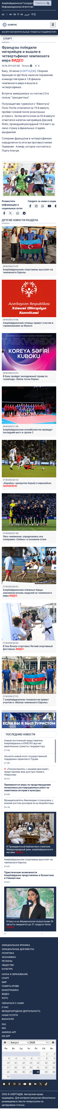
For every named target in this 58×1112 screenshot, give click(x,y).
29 (46, 1072)
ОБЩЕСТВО (8, 965)
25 (15, 1072)
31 (8, 1076)
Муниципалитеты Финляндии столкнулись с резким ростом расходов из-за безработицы (29, 802)
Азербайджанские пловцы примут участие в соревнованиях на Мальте (28, 324)
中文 (33, 14)
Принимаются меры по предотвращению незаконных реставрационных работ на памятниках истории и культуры (27, 787)
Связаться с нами (13, 1003)
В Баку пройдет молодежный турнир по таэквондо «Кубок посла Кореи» (25, 378)
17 (8, 1067)
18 (15, 1067)
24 (8, 1072)
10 (8, 1063)
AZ (3, 14)
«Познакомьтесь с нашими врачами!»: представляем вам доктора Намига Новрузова (26, 772)
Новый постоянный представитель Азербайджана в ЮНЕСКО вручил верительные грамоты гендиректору (24, 743)
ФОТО (5, 998)
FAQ (4, 1024)
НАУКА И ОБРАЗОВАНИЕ (15, 974)
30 (54, 1072)
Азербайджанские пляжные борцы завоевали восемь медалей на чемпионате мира (27, 592)
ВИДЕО (5, 994)
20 (31, 1067)
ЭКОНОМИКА (9, 957)
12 (23, 1063)
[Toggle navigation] (52, 24)
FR (18, 14)
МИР (4, 982)
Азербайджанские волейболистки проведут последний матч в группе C (28, 431)
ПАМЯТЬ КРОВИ (10, 986)
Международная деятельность (21, 1011)
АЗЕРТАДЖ (28, 71)
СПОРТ (7, 38)
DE (14, 14)
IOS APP (6, 1036)
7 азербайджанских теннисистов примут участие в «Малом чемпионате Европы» (26, 701)
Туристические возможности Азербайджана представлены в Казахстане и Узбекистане (29, 875)
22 (46, 1067)
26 (23, 1072)
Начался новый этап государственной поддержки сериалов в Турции (25, 758)
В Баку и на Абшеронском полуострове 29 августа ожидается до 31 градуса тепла (29, 924)
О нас (5, 1007)
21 (38, 1067)
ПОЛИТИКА (8, 953)
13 (31, 1063)
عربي (27, 14)
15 (46, 1063)
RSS (4, 1028)
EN (10, 14)
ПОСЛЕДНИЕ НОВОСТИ (20, 734)
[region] (30, 836)
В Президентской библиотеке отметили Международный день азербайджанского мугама (29, 849)
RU (7, 14)
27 (31, 1072)
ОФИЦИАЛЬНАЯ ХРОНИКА (16, 945)
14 (38, 1063)
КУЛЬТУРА (7, 969)
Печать (26, 65)
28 (38, 1072)
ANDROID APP (9, 1032)
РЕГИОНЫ (7, 961)
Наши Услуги (10, 1015)
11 (15, 1063)
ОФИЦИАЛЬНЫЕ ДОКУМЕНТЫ (18, 949)
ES (22, 14)
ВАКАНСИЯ (8, 1019)
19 (23, 1067)
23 (54, 1067)
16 (54, 1063)
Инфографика (10, 990)
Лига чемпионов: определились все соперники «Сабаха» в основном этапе (24, 538)
